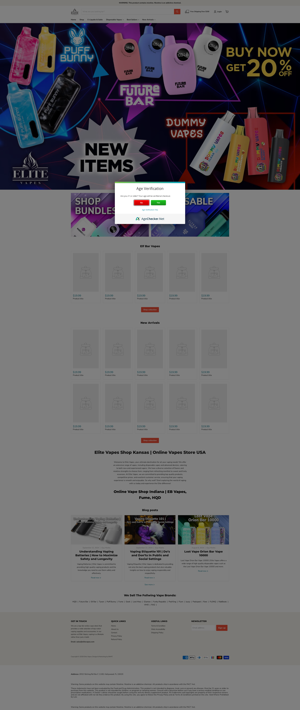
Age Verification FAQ (150, 210)
